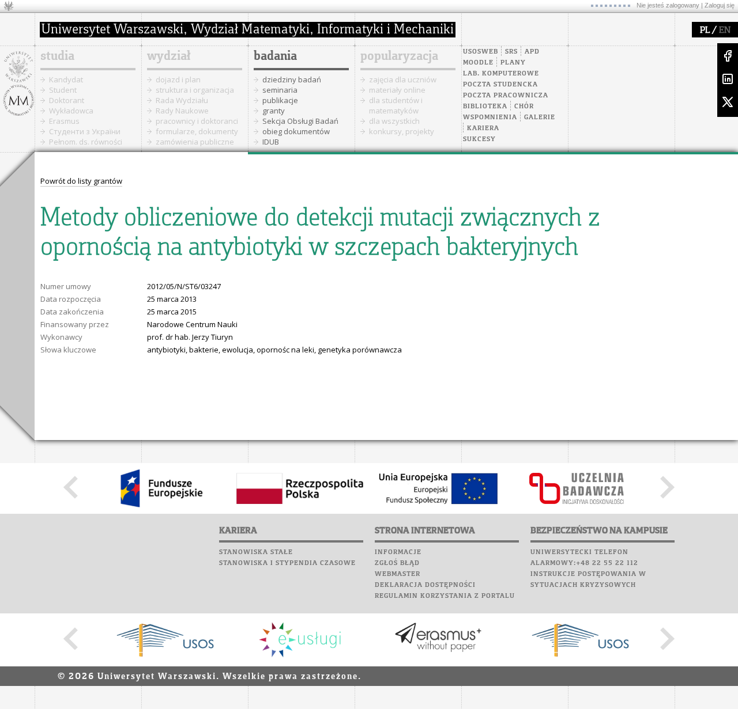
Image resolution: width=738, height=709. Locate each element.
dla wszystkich (394, 121)
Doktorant (66, 100)
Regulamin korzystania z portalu (445, 596)
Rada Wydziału (182, 100)
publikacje (280, 100)
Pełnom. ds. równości (85, 142)
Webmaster (397, 574)
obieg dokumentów (296, 131)
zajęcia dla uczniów (402, 79)
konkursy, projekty (401, 131)
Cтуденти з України (85, 131)
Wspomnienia (490, 117)
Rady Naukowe (182, 110)
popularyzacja (399, 56)
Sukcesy (479, 139)
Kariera (483, 128)
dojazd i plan (178, 79)
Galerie (539, 117)
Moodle (478, 62)
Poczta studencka (500, 84)
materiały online (397, 90)
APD (532, 51)
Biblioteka (485, 106)
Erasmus (64, 121)
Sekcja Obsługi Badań (300, 121)
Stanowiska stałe (256, 552)
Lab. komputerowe (501, 73)
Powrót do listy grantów (81, 181)
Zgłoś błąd (397, 563)
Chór (524, 106)
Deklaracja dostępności (425, 585)
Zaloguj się (720, 5)
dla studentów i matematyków (396, 105)
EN (725, 30)
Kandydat (66, 79)
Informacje (398, 552)
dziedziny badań (291, 79)
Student (63, 90)
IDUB (270, 142)
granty (273, 110)
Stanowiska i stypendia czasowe (287, 563)
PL (705, 30)
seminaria (280, 90)
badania (275, 56)
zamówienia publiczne (195, 142)
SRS (511, 51)
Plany (513, 62)
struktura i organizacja (195, 90)
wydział (168, 56)
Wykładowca (71, 110)
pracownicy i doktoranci (197, 121)
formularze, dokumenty (197, 131)
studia (57, 56)
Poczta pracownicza (505, 95)
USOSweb (480, 51)
